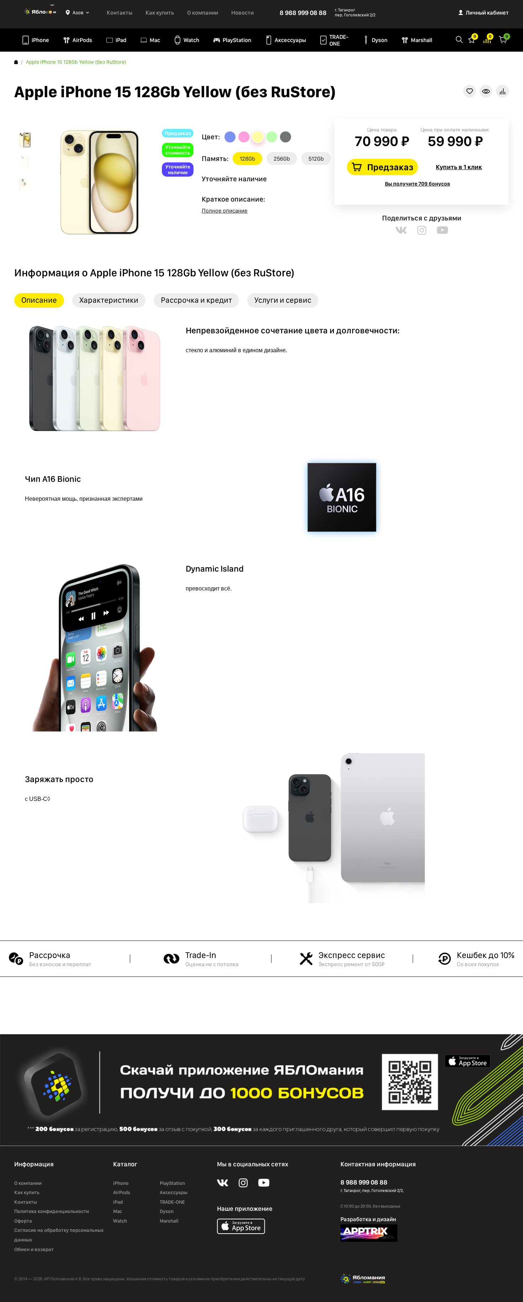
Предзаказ (390, 167)
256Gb (282, 158)
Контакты (119, 12)
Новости (242, 12)
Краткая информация (486, 91)
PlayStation (237, 40)
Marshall (421, 40)
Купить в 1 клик (459, 167)
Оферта (23, 1221)
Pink (244, 137)
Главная (16, 62)
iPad (121, 40)
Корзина (503, 39)
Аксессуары (290, 40)
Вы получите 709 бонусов (417, 184)
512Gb (316, 158)
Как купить (160, 12)
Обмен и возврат (34, 1249)
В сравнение (502, 91)
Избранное (471, 39)
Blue (230, 137)
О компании (202, 12)
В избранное (469, 91)
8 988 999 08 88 (303, 12)
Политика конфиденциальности (51, 1211)
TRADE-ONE (338, 40)
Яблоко (40, 12)
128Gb (247, 158)
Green (271, 137)
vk (401, 230)
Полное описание (225, 210)
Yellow (258, 137)
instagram (421, 230)
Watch (191, 40)
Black (285, 137)
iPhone (40, 40)
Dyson (379, 40)
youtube (442, 230)
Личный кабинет (487, 12)
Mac (155, 40)
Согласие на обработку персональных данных (59, 1235)
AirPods (82, 40)
